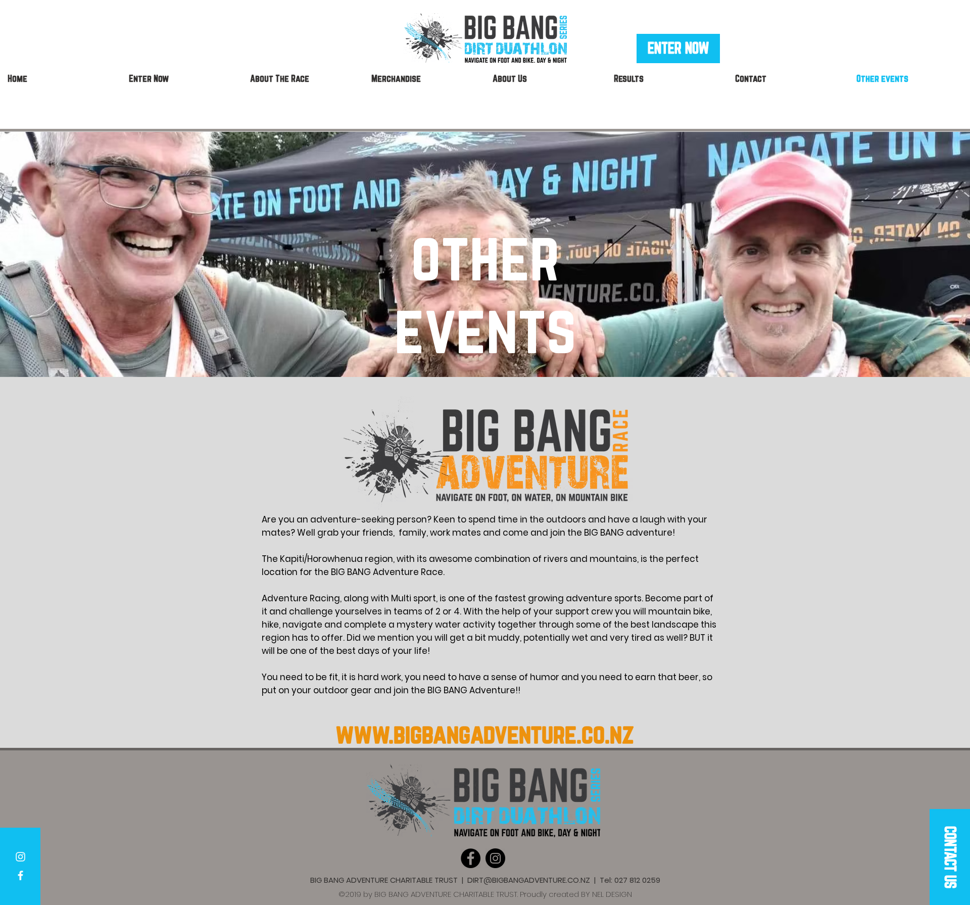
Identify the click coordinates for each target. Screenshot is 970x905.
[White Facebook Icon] (20, 875)
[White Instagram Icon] (20, 856)
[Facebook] (470, 858)
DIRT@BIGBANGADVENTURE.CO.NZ (528, 880)
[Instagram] (495, 858)
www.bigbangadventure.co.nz (484, 734)
